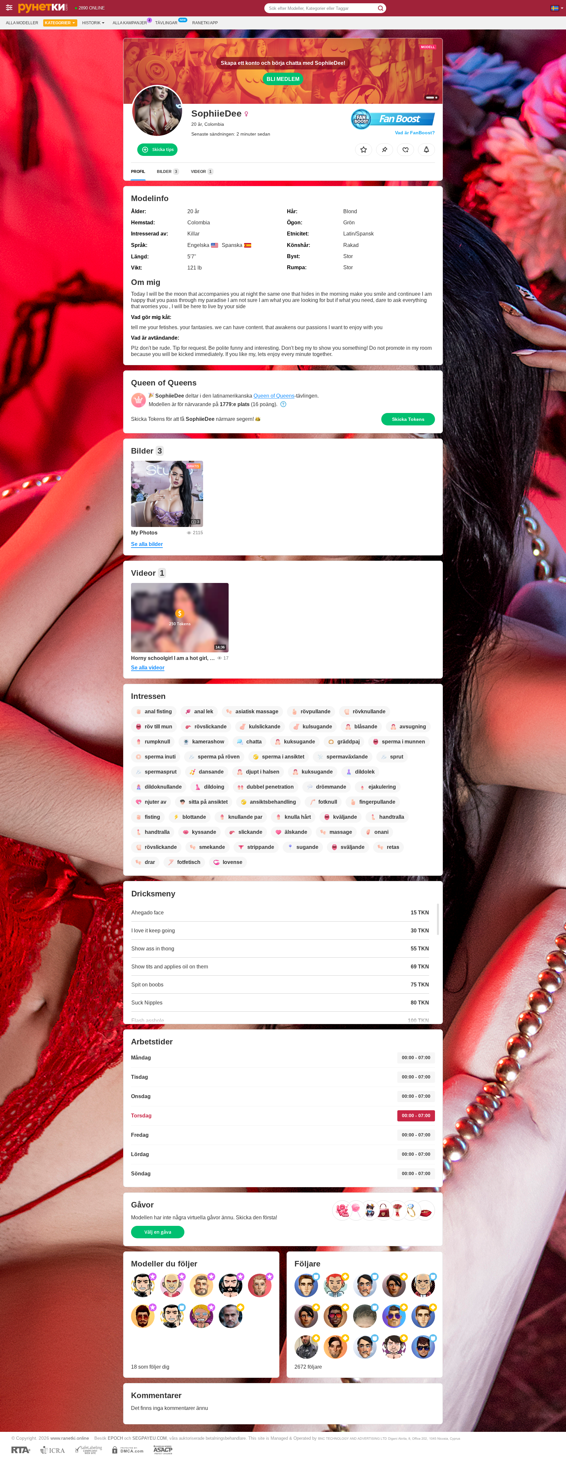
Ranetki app (205, 23)
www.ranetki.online (69, 1438)
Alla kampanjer (130, 23)
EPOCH (115, 1438)
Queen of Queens (274, 396)
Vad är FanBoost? (415, 132)
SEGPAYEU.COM (149, 1438)
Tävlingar (166, 23)
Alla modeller (22, 23)
